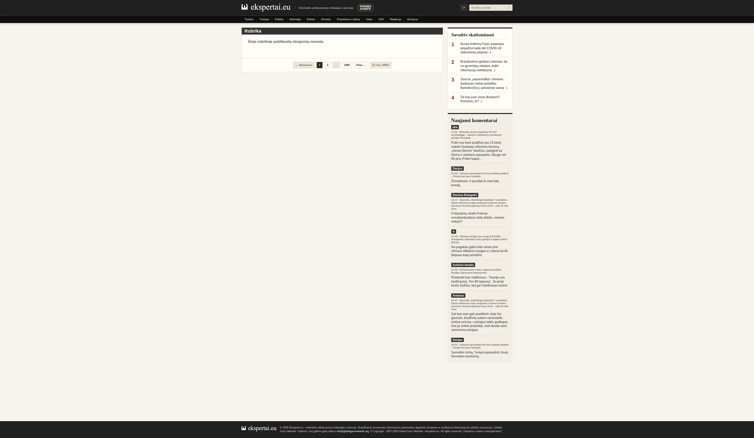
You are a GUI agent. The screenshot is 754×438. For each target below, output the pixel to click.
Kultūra (311, 19)
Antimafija (295, 19)
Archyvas (412, 19)
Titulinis (249, 19)
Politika (279, 19)
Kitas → (361, 65)
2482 (347, 65)
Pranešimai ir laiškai (348, 19)
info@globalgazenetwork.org (353, 431)
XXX (381, 19)
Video (369, 19)
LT (463, 7)
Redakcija (395, 19)
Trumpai (264, 19)
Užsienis (326, 19)
